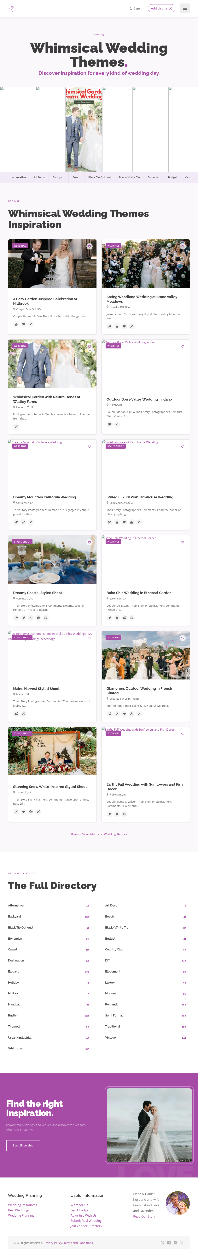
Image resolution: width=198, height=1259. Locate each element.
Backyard (59, 177)
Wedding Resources (22, 1205)
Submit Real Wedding (86, 1221)
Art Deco (39, 177)
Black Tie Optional (99, 177)
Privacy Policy (53, 1243)
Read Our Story (144, 1216)
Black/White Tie (129, 177)
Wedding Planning (21, 1215)
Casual (189, 177)
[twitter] (162, 1242)
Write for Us (79, 1205)
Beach (76, 177)
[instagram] (181, 1242)
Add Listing (159, 8)
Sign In (138, 8)
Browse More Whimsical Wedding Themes (99, 834)
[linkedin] (168, 1242)
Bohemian (154, 177)
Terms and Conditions (78, 1243)
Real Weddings (19, 1210)
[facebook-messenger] (175, 1242)
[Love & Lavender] (92, 8)
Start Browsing (23, 1145)
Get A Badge (79, 1210)
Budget (172, 177)
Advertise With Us (83, 1215)
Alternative (19, 177)
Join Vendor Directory (86, 1226)
